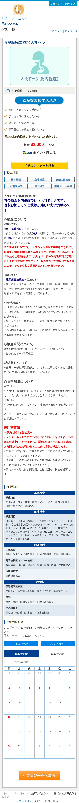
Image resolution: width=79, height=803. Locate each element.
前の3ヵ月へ (22, 643)
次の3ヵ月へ (57, 643)
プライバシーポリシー (31, 801)
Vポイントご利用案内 (63, 3)
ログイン (57, 31)
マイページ (70, 31)
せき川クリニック (15, 18)
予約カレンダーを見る (39, 165)
